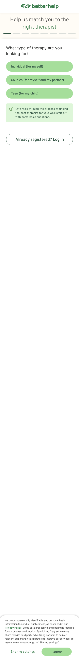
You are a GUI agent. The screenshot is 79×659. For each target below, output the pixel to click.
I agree (56, 652)
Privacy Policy (13, 627)
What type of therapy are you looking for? (34, 50)
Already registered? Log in (39, 139)
